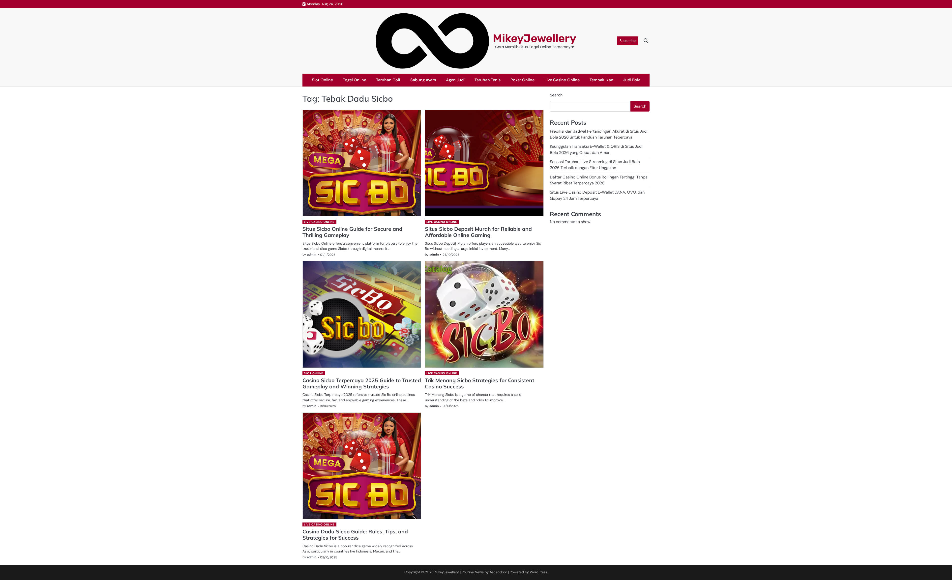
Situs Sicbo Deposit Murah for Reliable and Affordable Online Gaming (478, 232)
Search (556, 95)
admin (311, 254)
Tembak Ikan (601, 80)
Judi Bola (631, 80)
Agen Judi (455, 80)
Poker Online (522, 80)
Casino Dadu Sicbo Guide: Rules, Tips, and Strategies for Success (355, 534)
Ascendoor (498, 572)
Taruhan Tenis (488, 80)
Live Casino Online (562, 80)
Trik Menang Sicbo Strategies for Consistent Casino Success (479, 383)
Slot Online (322, 80)
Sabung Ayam (423, 80)
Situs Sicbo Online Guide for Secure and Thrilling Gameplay (352, 232)
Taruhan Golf (388, 80)
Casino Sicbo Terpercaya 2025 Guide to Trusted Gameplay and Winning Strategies (361, 383)
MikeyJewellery (534, 38)
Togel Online (354, 80)
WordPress (538, 572)
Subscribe (628, 40)
